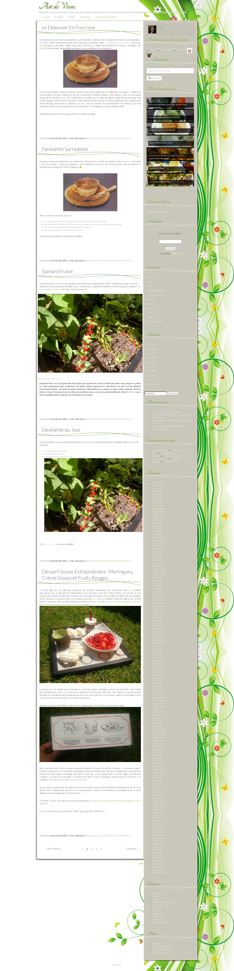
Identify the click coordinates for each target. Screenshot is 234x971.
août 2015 (157, 709)
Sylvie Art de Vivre (160, 450)
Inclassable (151, 277)
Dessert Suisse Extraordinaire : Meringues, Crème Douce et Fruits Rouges (87, 574)
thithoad (156, 456)
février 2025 (152, 358)
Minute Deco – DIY (160, 905)
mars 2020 (157, 591)
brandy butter (45, 604)
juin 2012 (157, 818)
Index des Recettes (106, 17)
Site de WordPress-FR (161, 952)
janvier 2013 (158, 798)
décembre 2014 (159, 732)
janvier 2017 (158, 660)
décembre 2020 (159, 566)
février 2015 (158, 726)
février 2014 (158, 760)
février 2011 (158, 864)
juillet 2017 (157, 643)
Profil (71, 17)
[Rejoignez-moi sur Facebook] (165, 49)
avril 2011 (157, 858)
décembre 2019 (159, 594)
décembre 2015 (159, 697)
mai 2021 (157, 551)
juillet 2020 (157, 580)
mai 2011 (157, 855)
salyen (118, 601)
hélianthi (126, 601)
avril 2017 (157, 652)
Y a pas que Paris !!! (154, 321)
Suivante (131, 848)
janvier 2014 (158, 763)
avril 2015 (157, 720)
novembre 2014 (159, 735)
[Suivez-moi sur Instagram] (149, 55)
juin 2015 (157, 715)
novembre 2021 (159, 543)
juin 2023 (151, 366)
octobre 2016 (158, 669)
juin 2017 (157, 646)
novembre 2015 (159, 700)
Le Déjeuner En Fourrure (68, 27)
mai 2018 (157, 620)
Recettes (150, 304)
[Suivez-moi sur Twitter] (179, 49)
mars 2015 (157, 723)
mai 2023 (151, 371)
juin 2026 (151, 344)
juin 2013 (157, 783)
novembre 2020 (159, 569)
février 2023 (152, 380)
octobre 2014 (158, 738)
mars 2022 (157, 534)
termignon (57, 604)
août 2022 (157, 520)
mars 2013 (157, 792)
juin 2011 (157, 852)
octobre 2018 (158, 609)
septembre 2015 (160, 706)
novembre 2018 (159, 606)
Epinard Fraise (57, 271)
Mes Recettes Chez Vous (156, 290)
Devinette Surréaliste (65, 149)
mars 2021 (157, 557)
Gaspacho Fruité (179, 459)
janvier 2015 (158, 729)
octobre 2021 (158, 546)
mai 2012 (157, 821)
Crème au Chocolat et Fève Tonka (166, 412)
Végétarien (151, 317)
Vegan (149, 312)
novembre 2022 (159, 511)
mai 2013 (157, 786)
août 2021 (157, 548)
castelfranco (102, 601)
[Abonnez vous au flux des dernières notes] (152, 49)
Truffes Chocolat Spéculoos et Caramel (168, 426)
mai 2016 (157, 683)
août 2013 (157, 778)
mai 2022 (157, 528)
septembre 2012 (160, 809)
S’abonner (85, 17)
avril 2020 (157, 589)
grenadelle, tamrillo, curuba (74, 604)
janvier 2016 (158, 695)
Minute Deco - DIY (154, 295)
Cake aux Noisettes (161, 429)
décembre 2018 (159, 603)
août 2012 (157, 812)
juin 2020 (157, 583)
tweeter (42, 164)
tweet (127, 161)
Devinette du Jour (61, 430)
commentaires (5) (123, 261)
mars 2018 (157, 626)
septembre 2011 (160, 844)
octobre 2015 (158, 703)
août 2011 (157, 846)
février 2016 (158, 692)
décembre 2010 (159, 869)
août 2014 (157, 743)
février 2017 (158, 657)
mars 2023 (151, 375)
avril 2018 (157, 623)
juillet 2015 (157, 712)
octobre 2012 (158, 806)
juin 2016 (157, 680)
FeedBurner (176, 253)
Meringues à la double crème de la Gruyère (68, 779)
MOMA (43, 48)
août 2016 (157, 675)
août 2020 (157, 577)
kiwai (112, 601)
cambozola (135, 601)
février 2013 (158, 795)
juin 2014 (157, 749)
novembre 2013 (159, 769)
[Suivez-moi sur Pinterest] (189, 50)
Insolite (93, 138)
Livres (149, 286)
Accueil (45, 17)
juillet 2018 (157, 617)
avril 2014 (157, 755)
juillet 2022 (157, 523)
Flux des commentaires (162, 949)
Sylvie (160, 26)
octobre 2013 (158, 772)
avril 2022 (157, 531)
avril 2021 (157, 554)
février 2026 (152, 349)
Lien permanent (105, 138)
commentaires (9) (123, 561)
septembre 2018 (160, 612)
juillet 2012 (157, 815)
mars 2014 (157, 758)
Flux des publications (161, 946)
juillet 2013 (157, 781)
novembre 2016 (159, 666)
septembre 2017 (160, 640)
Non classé (151, 299)
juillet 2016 (157, 677)
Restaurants (151, 308)
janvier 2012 (158, 832)
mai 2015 (157, 718)
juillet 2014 (157, 746)
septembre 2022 (160, 517)
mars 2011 (157, 861)
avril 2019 (157, 600)
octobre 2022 (158, 514)
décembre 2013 (159, 766)
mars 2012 (157, 826)
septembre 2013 (160, 775)
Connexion (157, 943)
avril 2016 (157, 686)
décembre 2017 (159, 632)
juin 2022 (157, 526)
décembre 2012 (159, 801)
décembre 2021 (159, 540)
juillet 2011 (157, 849)
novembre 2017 (159, 634)
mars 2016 (157, 689)
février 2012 (158, 829)
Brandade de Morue (180, 450)
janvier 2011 (158, 866)
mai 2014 (157, 752)
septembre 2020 (160, 574)
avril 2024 (151, 362)
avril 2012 (157, 824)
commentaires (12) (123, 419)
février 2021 (158, 560)
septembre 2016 (160, 672)
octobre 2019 (158, 597)
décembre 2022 (153, 384)
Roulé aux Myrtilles (172, 456)
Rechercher (155, 78)
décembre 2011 (159, 835)
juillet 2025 (151, 353)
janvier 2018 (158, 629)
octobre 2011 (158, 841)
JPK (154, 453)
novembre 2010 (159, 872)
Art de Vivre (116, 965)
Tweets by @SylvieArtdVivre (158, 211)
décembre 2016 (159, 663)
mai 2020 (157, 586)
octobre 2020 (158, 571)
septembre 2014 (160, 740)
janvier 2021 (158, 563)
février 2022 (158, 537)
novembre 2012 (159, 803)
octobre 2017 (158, 637)
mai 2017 (157, 649)
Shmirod (132, 391)
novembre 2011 (159, 838)
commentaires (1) (123, 138)
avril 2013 (157, 789)
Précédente (54, 848)
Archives (59, 17)
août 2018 (157, 614)
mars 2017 (157, 654)
